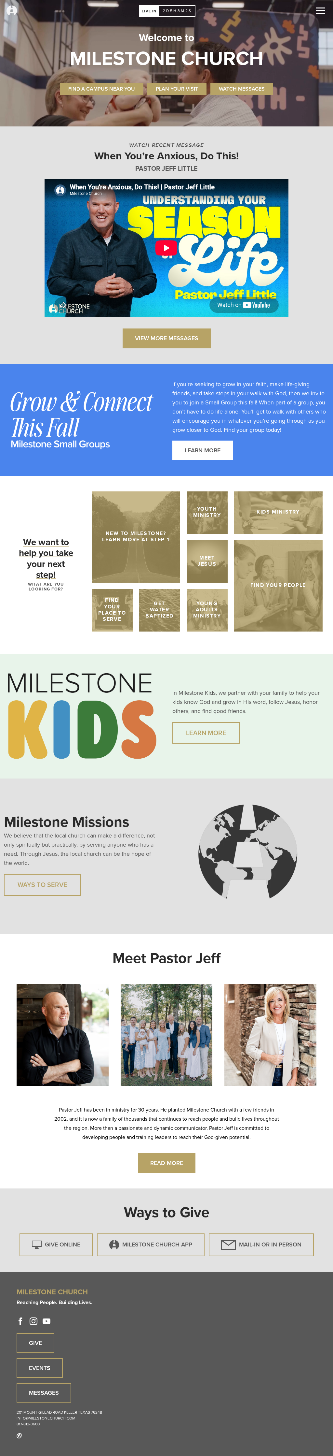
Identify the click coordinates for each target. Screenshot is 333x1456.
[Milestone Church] (12, 10)
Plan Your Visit (177, 89)
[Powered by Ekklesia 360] (19, 1435)
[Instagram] (33, 1321)
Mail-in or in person (270, 1244)
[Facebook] (20, 1321)
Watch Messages (242, 89)
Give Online (62, 1244)
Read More (166, 1163)
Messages (44, 1393)
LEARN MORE (202, 450)
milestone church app (157, 1244)
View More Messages (166, 338)
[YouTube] (46, 1321)
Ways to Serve (42, 884)
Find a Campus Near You (101, 89)
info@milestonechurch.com (46, 1418)
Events (39, 1368)
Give (35, 1343)
